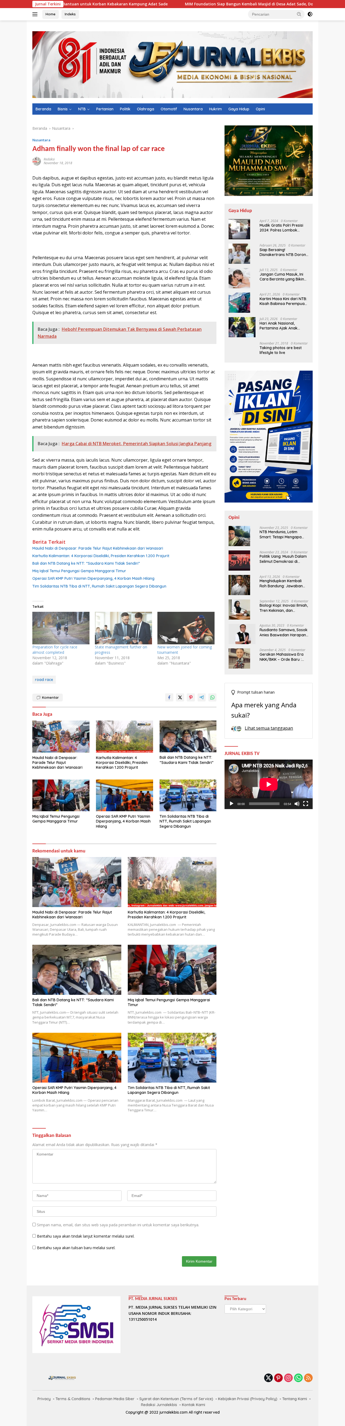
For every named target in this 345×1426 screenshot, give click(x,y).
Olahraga (145, 109)
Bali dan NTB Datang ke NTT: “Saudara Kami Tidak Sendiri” (86, 563)
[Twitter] (268, 1378)
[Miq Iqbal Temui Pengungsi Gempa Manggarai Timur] (60, 795)
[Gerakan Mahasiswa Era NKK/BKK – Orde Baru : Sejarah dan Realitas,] (239, 658)
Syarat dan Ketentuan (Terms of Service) (176, 1398)
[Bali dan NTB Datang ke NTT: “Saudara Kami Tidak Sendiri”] (188, 737)
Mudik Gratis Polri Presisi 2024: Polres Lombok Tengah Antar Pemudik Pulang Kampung (281, 228)
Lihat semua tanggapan (269, 728)
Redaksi (49, 159)
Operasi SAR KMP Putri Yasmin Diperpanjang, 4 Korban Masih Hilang (93, 578)
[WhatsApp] (298, 1378)
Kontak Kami (193, 1404)
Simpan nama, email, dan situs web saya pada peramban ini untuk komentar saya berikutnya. (118, 1224)
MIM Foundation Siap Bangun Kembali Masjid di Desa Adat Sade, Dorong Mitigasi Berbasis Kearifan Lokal (230, 4)
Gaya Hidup (238, 109)
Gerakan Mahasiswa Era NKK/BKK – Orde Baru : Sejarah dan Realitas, (281, 657)
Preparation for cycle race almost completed (54, 649)
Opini (260, 109)
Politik (125, 109)
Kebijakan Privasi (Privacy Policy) (247, 1398)
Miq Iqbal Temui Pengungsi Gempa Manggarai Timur (79, 570)
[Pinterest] (278, 1378)
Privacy (44, 1398)
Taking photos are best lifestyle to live (281, 350)
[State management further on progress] (123, 628)
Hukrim (215, 109)
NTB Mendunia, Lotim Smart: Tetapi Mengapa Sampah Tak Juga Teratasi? (281, 534)
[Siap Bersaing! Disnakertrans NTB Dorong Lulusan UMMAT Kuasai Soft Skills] (239, 254)
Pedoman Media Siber (114, 1398)
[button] (299, 14)
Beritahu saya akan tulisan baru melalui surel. (76, 1247)
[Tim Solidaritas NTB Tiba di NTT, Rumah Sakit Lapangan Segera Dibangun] (188, 795)
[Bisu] (297, 803)
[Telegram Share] (202, 697)
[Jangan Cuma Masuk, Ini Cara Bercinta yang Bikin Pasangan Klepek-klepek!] (239, 278)
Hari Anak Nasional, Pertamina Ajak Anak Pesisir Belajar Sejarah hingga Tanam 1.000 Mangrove (280, 326)
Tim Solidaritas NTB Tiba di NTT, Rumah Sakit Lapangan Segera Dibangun (99, 586)
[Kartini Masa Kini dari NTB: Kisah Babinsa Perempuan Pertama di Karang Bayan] (239, 303)
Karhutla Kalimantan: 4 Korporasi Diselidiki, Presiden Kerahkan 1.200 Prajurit (100, 555)
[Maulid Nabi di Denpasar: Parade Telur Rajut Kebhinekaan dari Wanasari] (60, 737)
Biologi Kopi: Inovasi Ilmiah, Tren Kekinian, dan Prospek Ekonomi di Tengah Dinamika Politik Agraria (284, 608)
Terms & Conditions (73, 1398)
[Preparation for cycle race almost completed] (60, 628)
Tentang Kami (294, 1398)
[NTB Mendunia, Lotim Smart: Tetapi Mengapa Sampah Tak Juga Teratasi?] (239, 536)
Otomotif (169, 109)
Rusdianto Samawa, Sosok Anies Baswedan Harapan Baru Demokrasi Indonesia (284, 632)
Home (51, 14)
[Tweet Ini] (180, 697)
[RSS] (308, 1378)
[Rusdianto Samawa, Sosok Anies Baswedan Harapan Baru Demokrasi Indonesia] (242, 634)
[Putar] (231, 803)
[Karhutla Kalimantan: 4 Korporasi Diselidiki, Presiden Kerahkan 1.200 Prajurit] (124, 737)
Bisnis (63, 109)
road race (44, 679)
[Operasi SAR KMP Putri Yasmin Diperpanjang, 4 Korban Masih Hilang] (124, 795)
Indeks (70, 14)
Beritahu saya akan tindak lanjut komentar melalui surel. (85, 1236)
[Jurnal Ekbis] (172, 64)
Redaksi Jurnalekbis (159, 1404)
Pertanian (104, 109)
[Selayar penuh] (305, 803)
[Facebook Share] (169, 697)
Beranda (43, 109)
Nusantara (193, 109)
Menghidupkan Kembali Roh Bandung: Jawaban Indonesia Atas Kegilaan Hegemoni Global (281, 583)
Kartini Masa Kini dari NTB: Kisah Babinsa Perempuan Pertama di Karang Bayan (283, 301)
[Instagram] (288, 1378)
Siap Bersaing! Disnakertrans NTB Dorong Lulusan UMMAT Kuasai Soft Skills (284, 252)
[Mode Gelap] (310, 14)
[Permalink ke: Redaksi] (36, 160)
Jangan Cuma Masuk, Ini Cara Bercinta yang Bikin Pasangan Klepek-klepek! (282, 277)
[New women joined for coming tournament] (186, 628)
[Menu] (36, 14)
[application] (269, 784)
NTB (82, 109)
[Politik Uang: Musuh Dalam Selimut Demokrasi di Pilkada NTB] (239, 560)
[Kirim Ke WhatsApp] (212, 697)
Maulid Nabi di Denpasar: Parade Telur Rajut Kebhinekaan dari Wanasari (97, 548)
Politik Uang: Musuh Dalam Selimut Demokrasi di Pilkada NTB (283, 559)
